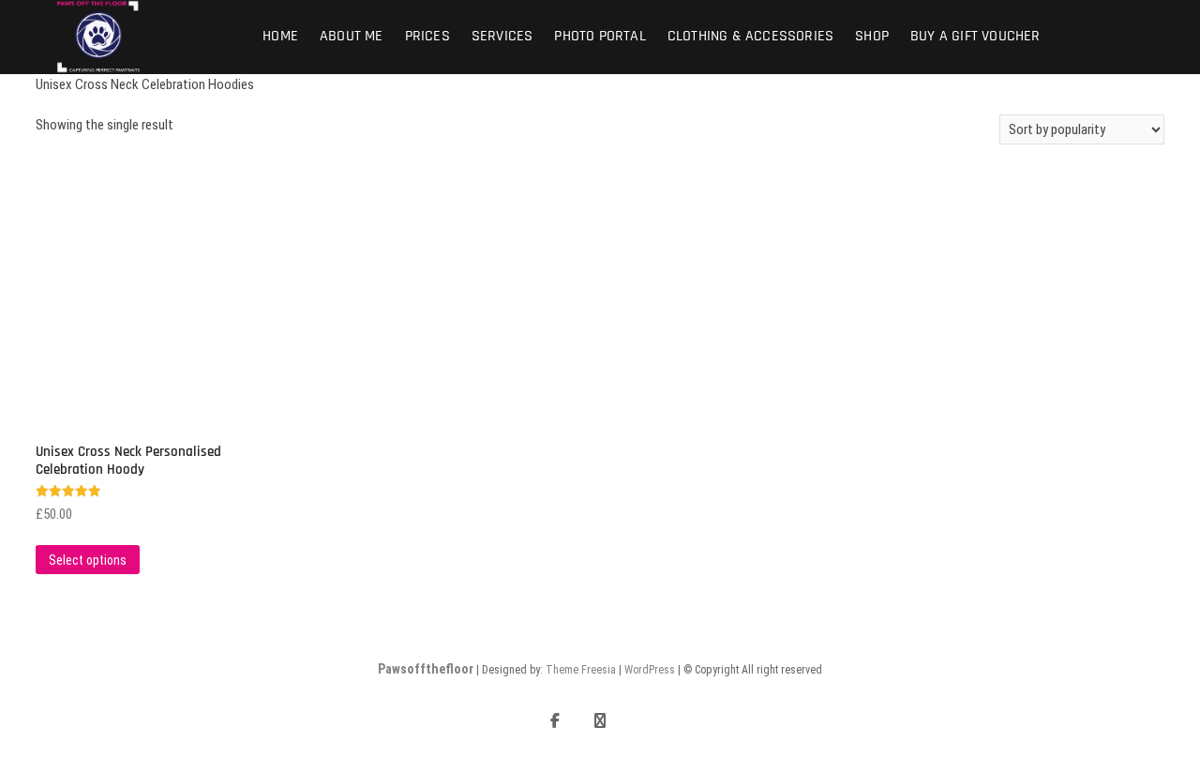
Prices (427, 36)
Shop (872, 36)
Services (502, 36)
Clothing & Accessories (750, 36)
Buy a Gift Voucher (975, 36)
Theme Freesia (581, 669)
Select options (88, 560)
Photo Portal (599, 36)
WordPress (649, 669)
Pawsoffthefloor (425, 668)
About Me (351, 36)
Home (280, 36)
